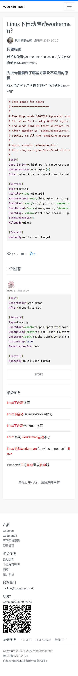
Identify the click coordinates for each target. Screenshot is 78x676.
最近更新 (8, 559)
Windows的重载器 (28, 465)
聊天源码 (8, 545)
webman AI (10, 535)
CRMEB (26, 640)
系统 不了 (28, 437)
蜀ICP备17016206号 (16, 655)
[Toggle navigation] (69, 6)
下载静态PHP (11, 564)
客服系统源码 (11, 540)
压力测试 (8, 574)
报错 (18, 402)
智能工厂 (60, 640)
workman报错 (25, 425)
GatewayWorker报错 (30, 414)
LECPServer (43, 640)
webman (8, 530)
